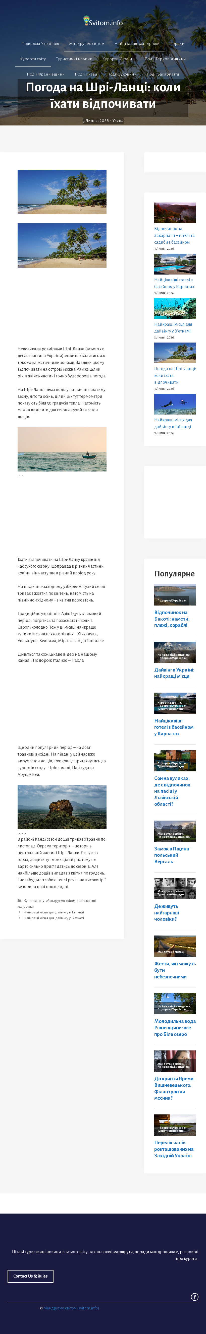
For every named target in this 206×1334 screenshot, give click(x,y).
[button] (103, 89)
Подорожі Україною (40, 43)
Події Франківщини (46, 74)
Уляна (118, 120)
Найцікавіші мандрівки (137, 43)
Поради (177, 43)
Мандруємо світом (86, 43)
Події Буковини (122, 74)
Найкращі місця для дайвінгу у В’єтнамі (54, 918)
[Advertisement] (62, 307)
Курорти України (118, 59)
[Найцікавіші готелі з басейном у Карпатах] (175, 265)
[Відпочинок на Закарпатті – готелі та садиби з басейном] (175, 214)
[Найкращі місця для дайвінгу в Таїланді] (175, 405)
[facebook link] (194, 1297)
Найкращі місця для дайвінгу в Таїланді (54, 912)
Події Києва (86, 74)
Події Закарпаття (163, 74)
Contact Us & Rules (30, 1276)
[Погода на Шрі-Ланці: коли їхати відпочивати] (175, 354)
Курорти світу (33, 59)
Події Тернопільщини (165, 59)
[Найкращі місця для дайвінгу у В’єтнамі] (175, 309)
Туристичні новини (74, 59)
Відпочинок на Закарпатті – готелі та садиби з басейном (174, 236)
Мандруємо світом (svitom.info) (71, 1308)
